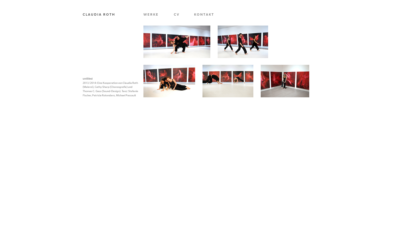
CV (177, 14)
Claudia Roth (99, 14)
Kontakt (204, 14)
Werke (151, 14)
